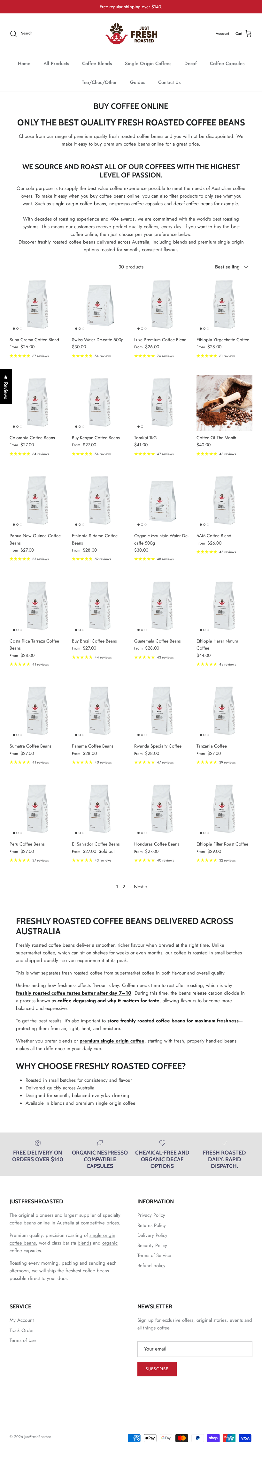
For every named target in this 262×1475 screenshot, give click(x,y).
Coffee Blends (97, 63)
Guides (137, 82)
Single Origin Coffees (148, 63)
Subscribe (157, 1369)
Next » (141, 886)
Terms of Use (23, 1340)
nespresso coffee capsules (136, 203)
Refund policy (151, 1265)
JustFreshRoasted (37, 1437)
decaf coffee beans (192, 203)
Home (24, 63)
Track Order (22, 1330)
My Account (22, 1320)
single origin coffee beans (79, 203)
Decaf (190, 63)
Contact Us (169, 82)
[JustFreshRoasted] (131, 34)
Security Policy (152, 1245)
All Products (56, 63)
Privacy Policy (151, 1215)
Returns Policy (151, 1225)
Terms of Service (154, 1255)
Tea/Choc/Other (99, 82)
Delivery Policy (152, 1235)
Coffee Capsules (227, 63)
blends (84, 1242)
